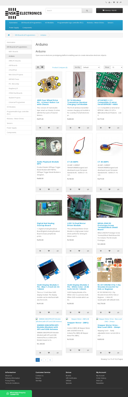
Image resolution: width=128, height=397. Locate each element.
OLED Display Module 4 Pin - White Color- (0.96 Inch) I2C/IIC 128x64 (78, 287)
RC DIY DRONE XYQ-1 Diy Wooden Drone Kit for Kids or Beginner (109, 287)
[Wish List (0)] (114, 2)
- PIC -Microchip (13, 84)
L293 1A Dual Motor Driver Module (76, 224)
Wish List (99, 381)
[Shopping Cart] (117, 2)
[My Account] (110, 2)
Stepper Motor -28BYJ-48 (78, 323)
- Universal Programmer (16, 102)
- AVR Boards (12, 65)
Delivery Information (12, 378)
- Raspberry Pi (12, 88)
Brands (68, 376)
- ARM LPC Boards (14, 61)
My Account (100, 376)
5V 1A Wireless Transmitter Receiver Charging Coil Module (77, 102)
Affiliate (68, 381)
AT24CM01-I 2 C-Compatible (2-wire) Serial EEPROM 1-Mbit (108, 102)
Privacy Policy (10, 381)
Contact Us (39, 376)
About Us (8, 376)
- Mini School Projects (15, 75)
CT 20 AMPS (72, 161)
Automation (13, 23)
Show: (107, 67)
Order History (101, 378)
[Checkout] (121, 2)
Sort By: (77, 67)
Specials (69, 383)
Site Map (39, 381)
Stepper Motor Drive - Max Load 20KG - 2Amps (109, 326)
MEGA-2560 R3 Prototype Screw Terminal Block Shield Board (108, 226)
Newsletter (100, 383)
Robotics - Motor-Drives (95, 23)
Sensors (110, 23)
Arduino (43, 35)
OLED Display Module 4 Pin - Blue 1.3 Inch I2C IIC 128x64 (48, 287)
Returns (38, 378)
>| (50, 360)
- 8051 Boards (12, 51)
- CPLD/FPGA (12, 70)
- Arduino (11, 56)
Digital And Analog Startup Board (45, 224)
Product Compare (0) (59, 67)
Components (27, 28)
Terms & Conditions (12, 383)
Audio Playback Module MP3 (48, 162)
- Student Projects (13, 98)
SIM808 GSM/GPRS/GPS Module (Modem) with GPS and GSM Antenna (47, 327)
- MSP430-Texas (13, 79)
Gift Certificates (71, 378)
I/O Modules (49, 23)
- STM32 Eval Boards (14, 93)
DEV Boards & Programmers (31, 23)
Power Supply (14, 28)
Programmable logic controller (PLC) (70, 23)
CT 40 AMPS (103, 161)
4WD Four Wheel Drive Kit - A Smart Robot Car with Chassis (48, 102)
